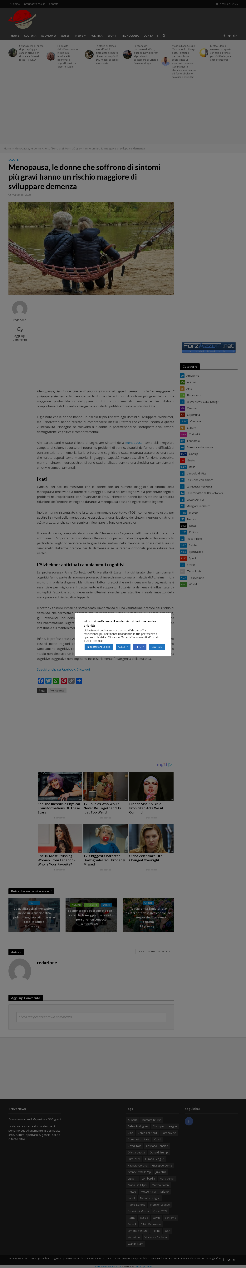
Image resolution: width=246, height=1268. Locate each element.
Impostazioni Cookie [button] (99, 646)
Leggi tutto (157, 646)
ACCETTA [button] (123, 646)
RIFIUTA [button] (140, 646)
